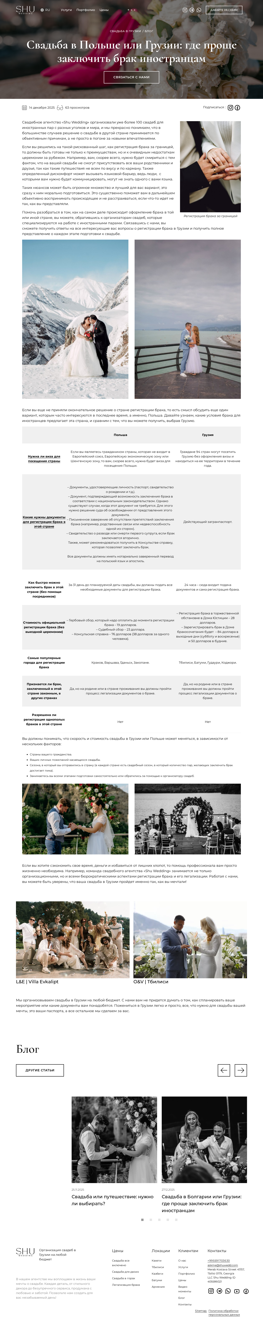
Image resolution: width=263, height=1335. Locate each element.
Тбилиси (158, 1267)
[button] (224, 1070)
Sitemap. (201, 1310)
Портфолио (85, 10)
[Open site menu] (131, 10)
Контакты (185, 1304)
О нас (182, 1260)
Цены (104, 10)
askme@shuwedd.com (223, 1265)
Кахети (157, 1260)
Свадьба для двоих (125, 1271)
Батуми (157, 1280)
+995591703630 (219, 1260)
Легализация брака (126, 1285)
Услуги (66, 10)
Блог (181, 1298)
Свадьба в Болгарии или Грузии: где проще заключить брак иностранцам (201, 1203)
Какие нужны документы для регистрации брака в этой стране (44, 521)
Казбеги (157, 1273)
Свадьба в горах (123, 1278)
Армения (158, 1286)
